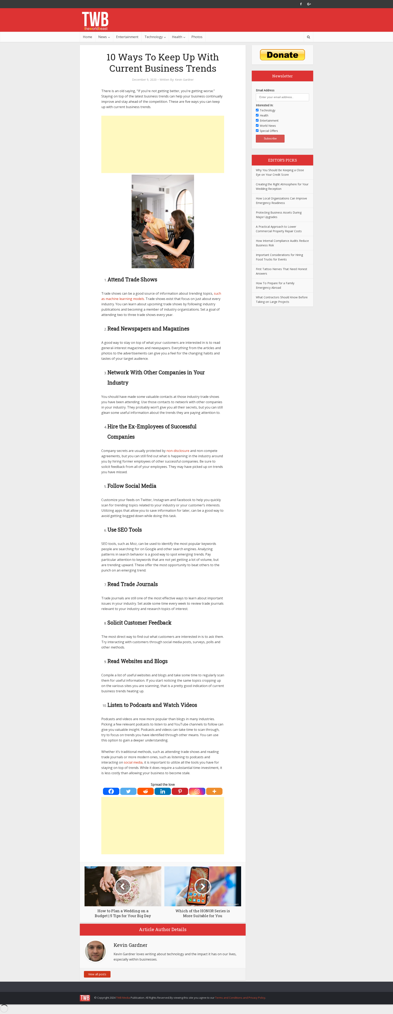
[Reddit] (145, 791)
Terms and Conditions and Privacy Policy (240, 997)
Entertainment (127, 37)
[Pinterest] (180, 791)
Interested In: (264, 105)
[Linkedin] (163, 791)
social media (133, 762)
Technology (154, 37)
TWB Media (123, 997)
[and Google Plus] (309, 4)
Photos (196, 37)
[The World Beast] (95, 21)
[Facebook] (111, 791)
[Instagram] (197, 791)
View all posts (97, 974)
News (102, 37)
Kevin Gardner (184, 79)
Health (177, 37)
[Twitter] (128, 791)
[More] (214, 791)
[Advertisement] (162, 144)
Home (87, 37)
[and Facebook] (301, 4)
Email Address (265, 90)
